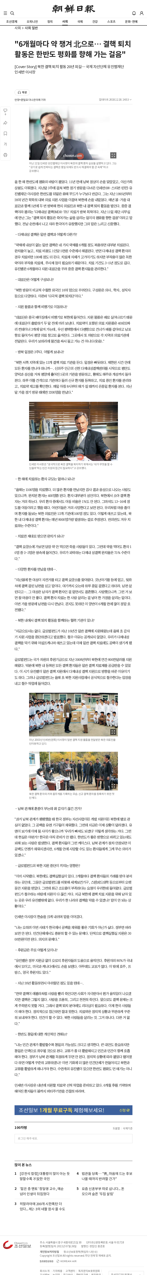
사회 (18, 28)
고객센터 (70, 1271)
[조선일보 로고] (73, 9)
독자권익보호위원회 (89, 1271)
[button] (5, 13)
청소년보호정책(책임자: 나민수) (80, 1252)
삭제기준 (127, 1128)
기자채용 (57, 1271)
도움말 (116, 1128)
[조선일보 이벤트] (73, 1110)
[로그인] (141, 13)
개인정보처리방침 (49, 1252)
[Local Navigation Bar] (5, 13)
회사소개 (44, 1271)
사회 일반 (31, 28)
